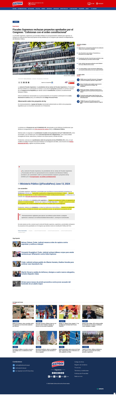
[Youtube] (57, 373)
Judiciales (56, 8)
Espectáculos (64, 8)
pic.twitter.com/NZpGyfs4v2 (48, 176)
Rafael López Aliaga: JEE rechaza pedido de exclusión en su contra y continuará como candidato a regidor (92, 325)
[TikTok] (63, 373)
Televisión (81, 8)
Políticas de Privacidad (81, 373)
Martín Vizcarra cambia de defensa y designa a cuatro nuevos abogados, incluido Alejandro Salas (48, 273)
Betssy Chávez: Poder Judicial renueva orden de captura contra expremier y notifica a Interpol (44, 243)
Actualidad (31, 8)
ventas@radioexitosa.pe (23, 365)
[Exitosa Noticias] (19, 3)
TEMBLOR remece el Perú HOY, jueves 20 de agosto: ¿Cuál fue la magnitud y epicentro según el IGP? (91, 102)
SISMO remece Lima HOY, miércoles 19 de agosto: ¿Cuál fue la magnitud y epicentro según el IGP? (91, 80)
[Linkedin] (26, 82)
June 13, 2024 (63, 183)
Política (38, 8)
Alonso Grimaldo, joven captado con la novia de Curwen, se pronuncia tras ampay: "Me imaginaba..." (90, 85)
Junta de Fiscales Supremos (66, 230)
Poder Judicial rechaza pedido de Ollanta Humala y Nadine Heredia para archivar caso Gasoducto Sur (47, 263)
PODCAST (100, 3)
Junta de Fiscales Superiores (53, 230)
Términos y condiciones (81, 370)
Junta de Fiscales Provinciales (40, 230)
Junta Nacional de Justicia (42, 129)
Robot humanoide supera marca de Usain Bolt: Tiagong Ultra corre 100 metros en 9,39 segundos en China (69, 351)
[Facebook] (24, 82)
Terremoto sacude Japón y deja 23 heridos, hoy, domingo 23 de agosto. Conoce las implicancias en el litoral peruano (91, 96)
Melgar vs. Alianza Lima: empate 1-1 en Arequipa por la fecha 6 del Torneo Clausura (69, 325)
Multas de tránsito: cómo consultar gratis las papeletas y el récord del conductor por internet (23, 325)
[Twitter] (21, 82)
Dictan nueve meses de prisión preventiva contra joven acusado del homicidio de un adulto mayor (46, 283)
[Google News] (61, 373)
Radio (87, 8)
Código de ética (79, 362)
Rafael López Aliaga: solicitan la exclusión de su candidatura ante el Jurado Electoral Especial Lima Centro (91, 90)
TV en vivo (77, 367)
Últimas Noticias (22, 8)
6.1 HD (92, 3)
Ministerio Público (21, 232)
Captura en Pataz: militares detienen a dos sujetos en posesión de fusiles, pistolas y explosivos (92, 351)
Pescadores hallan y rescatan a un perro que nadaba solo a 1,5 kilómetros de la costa (23, 351)
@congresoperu (34, 176)
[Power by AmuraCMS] (100, 389)
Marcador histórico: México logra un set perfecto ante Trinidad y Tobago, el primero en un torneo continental (46, 325)
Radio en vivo (78, 376)
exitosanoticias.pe (21, 368)
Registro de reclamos (80, 365)
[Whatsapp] (19, 82)
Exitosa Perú (73, 8)
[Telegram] (28, 82)
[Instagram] (59, 373)
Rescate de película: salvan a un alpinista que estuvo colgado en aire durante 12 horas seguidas (46, 351)
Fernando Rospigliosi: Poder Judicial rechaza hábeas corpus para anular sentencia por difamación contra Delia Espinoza (47, 253)
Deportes (49, 8)
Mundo (43, 8)
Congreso (30, 230)
